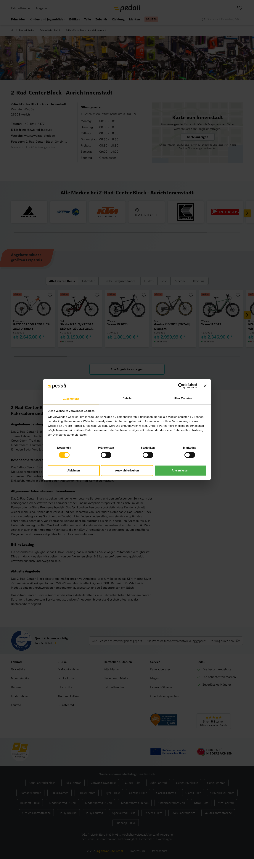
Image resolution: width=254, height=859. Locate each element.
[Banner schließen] (205, 386)
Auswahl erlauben (127, 470)
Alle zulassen (180, 470)
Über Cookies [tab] (183, 398)
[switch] (106, 455)
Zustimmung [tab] (71, 398)
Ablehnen (73, 470)
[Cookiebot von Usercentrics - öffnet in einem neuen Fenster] (181, 386)
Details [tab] (127, 398)
